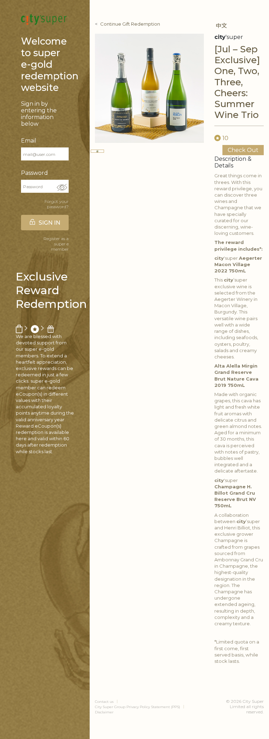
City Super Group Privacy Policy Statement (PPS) (137, 707)
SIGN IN (49, 222)
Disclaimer (104, 712)
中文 (221, 25)
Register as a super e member (56, 244)
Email (28, 140)
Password (34, 173)
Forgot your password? (56, 204)
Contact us (104, 701)
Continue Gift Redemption (130, 24)
